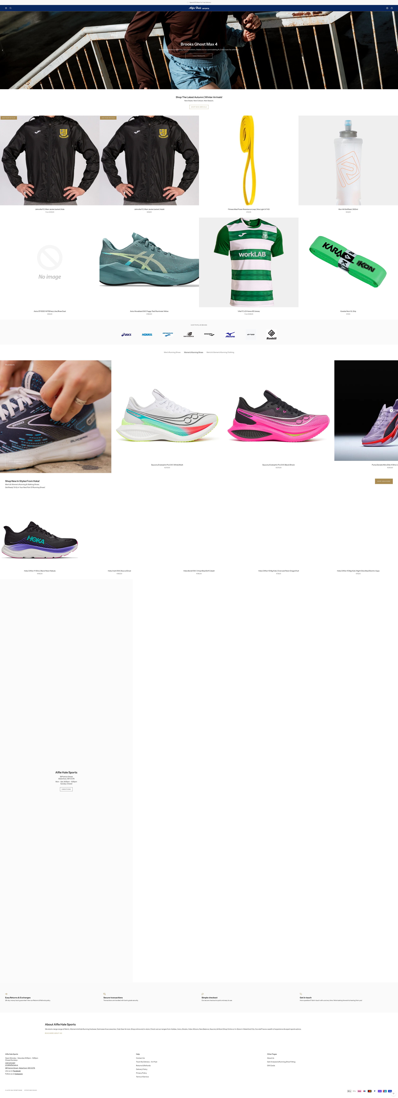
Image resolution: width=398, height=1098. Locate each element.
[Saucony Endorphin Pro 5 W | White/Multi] (167, 410)
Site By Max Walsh (30, 1090)
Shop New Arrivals (199, 107)
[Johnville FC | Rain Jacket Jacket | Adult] (149, 160)
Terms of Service (142, 1077)
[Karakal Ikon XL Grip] (348, 262)
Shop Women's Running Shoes (18, 462)
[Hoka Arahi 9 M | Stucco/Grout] (119, 531)
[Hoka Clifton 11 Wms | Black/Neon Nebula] (40, 531)
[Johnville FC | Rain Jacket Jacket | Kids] (50, 160)
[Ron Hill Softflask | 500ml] (348, 160)
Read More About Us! (53, 1033)
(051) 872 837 (10, 1063)
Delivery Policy (141, 1069)
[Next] (395, 50)
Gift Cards (271, 1065)
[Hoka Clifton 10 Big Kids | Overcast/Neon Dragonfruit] (278, 531)
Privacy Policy (141, 1073)
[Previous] (2, 50)
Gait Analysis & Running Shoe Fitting (281, 1062)
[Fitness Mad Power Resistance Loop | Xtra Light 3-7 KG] (248, 160)
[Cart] (392, 8)
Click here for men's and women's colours (373, 56)
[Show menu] (6, 8)
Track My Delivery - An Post (146, 1062)
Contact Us (140, 1058)
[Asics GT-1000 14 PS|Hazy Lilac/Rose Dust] (50, 262)
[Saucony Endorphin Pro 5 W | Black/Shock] (278, 410)
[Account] (387, 8)
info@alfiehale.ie (11, 1065)
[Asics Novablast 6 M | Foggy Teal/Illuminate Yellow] (149, 262)
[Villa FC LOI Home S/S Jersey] (248, 262)
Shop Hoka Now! (383, 481)
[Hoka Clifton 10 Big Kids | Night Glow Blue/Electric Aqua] (358, 531)
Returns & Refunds (143, 1065)
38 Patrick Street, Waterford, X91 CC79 (20, 1068)
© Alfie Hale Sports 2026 (13, 1090)
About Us (270, 1058)
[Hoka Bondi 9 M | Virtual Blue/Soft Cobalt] (199, 531)
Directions (66, 789)
